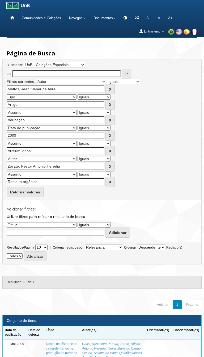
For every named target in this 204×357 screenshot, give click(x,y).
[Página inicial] (12, 18)
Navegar (76, 18)
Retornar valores (25, 192)
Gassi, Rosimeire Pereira (100, 344)
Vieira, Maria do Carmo (124, 348)
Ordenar (130, 247)
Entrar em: (152, 31)
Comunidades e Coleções (41, 18)
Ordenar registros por (68, 247)
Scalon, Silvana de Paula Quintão (106, 353)
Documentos (103, 18)
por (9, 74)
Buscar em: (15, 65)
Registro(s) (174, 247)
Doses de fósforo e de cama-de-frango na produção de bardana (62, 348)
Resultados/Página (20, 247)
